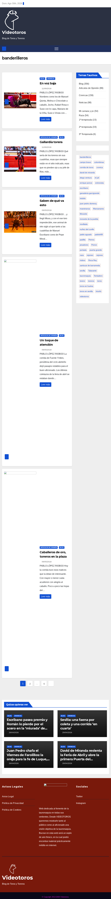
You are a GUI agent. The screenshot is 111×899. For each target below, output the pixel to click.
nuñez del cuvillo (87, 229)
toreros (91, 281)
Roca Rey (92, 260)
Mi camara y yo (86, 111)
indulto (83, 198)
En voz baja (48, 83)
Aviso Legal (8, 796)
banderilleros (85, 157)
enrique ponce (86, 183)
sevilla (82, 271)
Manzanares (98, 209)
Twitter (79, 796)
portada (83, 250)
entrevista (99, 183)
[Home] (4, 49)
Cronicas (50, 78)
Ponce (94, 245)
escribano (84, 188)
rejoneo (90, 255)
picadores (84, 245)
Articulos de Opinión (48, 137)
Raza (81, 115)
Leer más (45, 119)
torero (82, 281)
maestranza (85, 209)
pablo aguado (86, 234)
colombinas (99, 162)
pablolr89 (99, 234)
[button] (107, 48)
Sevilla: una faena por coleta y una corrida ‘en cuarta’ (78, 724)
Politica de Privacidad (13, 803)
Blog (42, 78)
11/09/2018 (46, 89)
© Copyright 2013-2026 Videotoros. (55, 897)
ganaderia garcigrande (89, 193)
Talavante (92, 271)
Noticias (83, 102)
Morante (83, 214)
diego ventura (86, 178)
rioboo (82, 260)
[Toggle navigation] (56, 48)
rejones (99, 255)
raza (82, 255)
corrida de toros (86, 167)
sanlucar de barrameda (90, 265)
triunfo (98, 291)
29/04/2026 (14, 733)
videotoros (84, 296)
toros (99, 281)
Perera (91, 240)
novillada (83, 224)
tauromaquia (85, 276)
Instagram (81, 803)
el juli (97, 178)
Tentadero (98, 276)
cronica (100, 167)
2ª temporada (85, 127)
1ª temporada (85, 120)
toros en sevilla (86, 291)
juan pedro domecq (88, 203)
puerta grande (96, 250)
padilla (82, 240)
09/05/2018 (47, 210)
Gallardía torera (51, 142)
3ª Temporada (86, 134)
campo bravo (85, 162)
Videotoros (14, 32)
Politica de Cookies (11, 810)
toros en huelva (86, 286)
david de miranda (87, 172)
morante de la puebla (89, 219)
